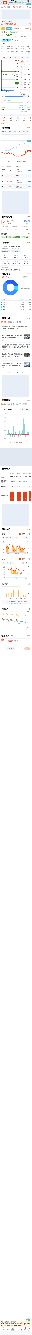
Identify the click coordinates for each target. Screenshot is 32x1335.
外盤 (29, 92)
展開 (29, 53)
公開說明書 (5, 251)
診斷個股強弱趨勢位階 (9, 24)
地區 (2, 277)
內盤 (20, 92)
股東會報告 (15, 251)
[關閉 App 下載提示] (2, 2)
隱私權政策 (17, 1325)
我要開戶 (17, 28)
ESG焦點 (28, 24)
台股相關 (18, 322)
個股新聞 (4, 322)
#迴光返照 (16, 237)
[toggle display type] (29, 534)
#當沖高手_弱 (6, 237)
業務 (7, 277)
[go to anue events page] (23, 7)
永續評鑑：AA (14, 32)
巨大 (12, 21)
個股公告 (11, 322)
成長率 (23, 534)
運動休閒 (9, 28)
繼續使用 (27, 1324)
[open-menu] (2, 7)
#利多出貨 (25, 237)
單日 (22, 409)
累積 (27, 409)
